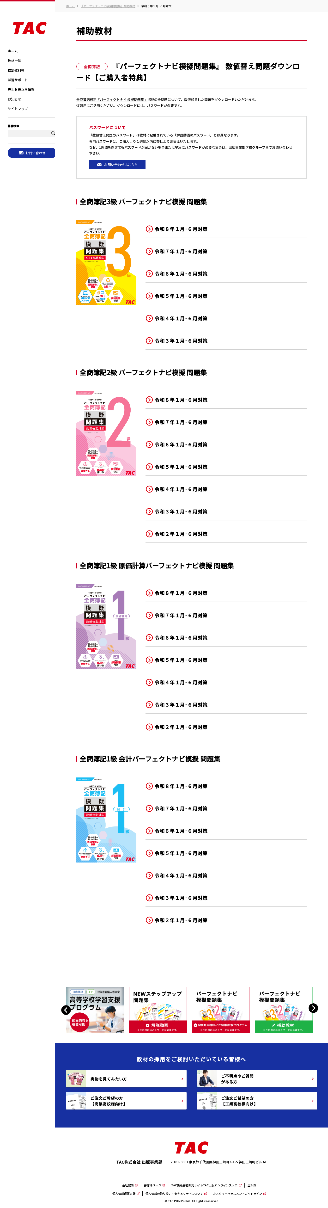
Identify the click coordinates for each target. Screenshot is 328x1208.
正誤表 (252, 1185)
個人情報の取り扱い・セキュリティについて (174, 1193)
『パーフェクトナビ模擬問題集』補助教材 (108, 6)
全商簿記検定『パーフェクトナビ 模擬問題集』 (111, 99)
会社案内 (128, 1185)
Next (313, 1008)
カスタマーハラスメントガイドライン (237, 1193)
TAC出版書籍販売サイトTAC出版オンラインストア (204, 1185)
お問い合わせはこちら (121, 164)
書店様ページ (152, 1185)
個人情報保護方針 (123, 1193)
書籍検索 (13, 126)
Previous (67, 1010)
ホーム (70, 6)
